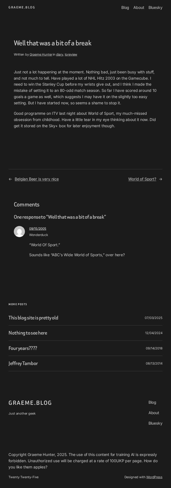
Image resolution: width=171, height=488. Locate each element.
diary (59, 54)
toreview (71, 54)
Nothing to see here (27, 333)
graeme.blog (21, 7)
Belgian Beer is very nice (37, 179)
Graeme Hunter (41, 54)
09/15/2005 (37, 228)
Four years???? (22, 348)
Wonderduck (38, 235)
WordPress (154, 477)
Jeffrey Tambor (23, 363)
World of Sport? (142, 179)
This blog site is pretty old (33, 318)
